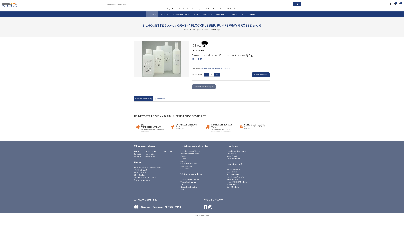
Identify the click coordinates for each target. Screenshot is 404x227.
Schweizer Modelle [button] (236, 14)
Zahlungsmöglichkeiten (189, 179)
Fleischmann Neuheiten (236, 177)
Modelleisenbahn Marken (190, 151)
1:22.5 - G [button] (206, 14)
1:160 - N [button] (163, 14)
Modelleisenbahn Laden (189, 154)
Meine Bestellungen (234, 156)
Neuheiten (207, 9)
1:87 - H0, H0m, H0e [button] (179, 14)
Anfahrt (183, 159)
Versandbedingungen (194, 9)
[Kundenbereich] (391, 4)
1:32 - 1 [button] (195, 14)
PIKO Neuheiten (233, 179)
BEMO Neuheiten (233, 187)
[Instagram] (210, 207)
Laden (174, 9)
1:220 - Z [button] (151, 14)
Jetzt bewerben (232, 9)
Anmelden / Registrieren (236, 151)
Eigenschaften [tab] (159, 99)
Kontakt (183, 156)
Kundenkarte (185, 169)
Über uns (183, 161)
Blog (168, 9)
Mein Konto (231, 154)
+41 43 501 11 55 (146, 180)
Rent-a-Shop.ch (205, 215)
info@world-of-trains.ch (147, 178)
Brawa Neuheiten (233, 184)
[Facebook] (205, 207)
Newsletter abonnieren (189, 187)
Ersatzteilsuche (186, 166)
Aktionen (215, 9)
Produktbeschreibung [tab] (143, 99)
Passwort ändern (233, 159)
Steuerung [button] (220, 14)
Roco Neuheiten (233, 174)
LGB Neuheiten (233, 172)
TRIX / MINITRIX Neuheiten (237, 182)
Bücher (222, 9)
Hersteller (253, 14)
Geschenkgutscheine (188, 164)
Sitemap (183, 190)
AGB (182, 184)
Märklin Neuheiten (234, 169)
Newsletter (182, 9)
